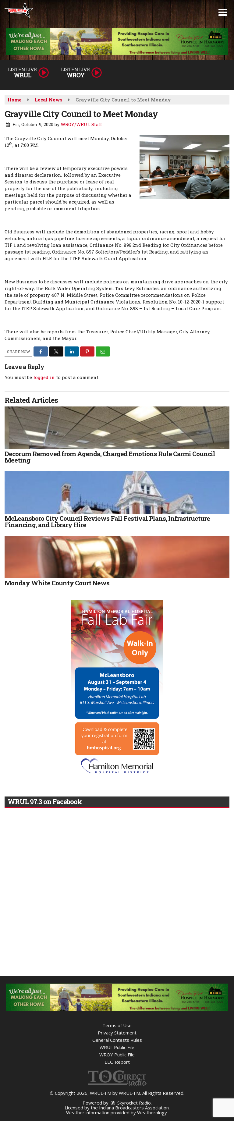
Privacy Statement (117, 1033)
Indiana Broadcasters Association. (134, 1108)
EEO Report (117, 1062)
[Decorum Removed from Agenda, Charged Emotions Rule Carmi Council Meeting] (117, 427)
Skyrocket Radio (133, 1103)
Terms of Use (117, 1025)
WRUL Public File (117, 1047)
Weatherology (152, 1112)
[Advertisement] (117, 41)
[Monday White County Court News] (117, 557)
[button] (222, 12)
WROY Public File (117, 1055)
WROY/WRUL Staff (81, 124)
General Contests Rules (117, 1040)
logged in (44, 377)
